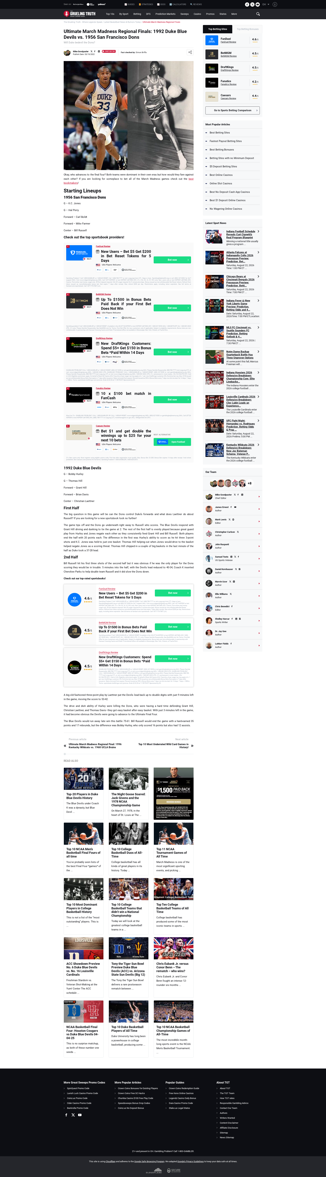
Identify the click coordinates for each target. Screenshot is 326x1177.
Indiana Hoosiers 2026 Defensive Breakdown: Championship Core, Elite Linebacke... (240, 377)
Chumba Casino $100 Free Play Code (135, 1098)
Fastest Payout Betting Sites (226, 141)
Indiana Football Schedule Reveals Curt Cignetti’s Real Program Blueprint (240, 234)
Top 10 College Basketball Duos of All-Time (127, 852)
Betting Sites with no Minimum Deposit (232, 158)
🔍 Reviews (196, 4)
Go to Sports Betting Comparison (232, 110)
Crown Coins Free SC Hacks (131, 1093)
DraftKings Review (104, 338)
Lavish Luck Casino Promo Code (82, 1093)
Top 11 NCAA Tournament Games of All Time (171, 852)
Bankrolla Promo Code (77, 1108)
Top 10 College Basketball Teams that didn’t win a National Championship (126, 910)
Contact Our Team (228, 1108)
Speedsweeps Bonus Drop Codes (134, 1103)
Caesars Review (103, 426)
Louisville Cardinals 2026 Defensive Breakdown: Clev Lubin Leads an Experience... (240, 401)
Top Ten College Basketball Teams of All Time (172, 908)
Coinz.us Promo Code (77, 1098)
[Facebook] (247, 4)
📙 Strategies (146, 4)
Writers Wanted (227, 1118)
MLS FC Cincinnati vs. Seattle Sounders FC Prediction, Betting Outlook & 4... (238, 332)
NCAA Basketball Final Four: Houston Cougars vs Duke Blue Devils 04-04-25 (82, 1032)
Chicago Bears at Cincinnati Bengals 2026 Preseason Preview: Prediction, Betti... (240, 281)
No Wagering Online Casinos (226, 208)
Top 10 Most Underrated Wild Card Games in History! (166, 746)
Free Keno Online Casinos (181, 1093)
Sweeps (184, 14)
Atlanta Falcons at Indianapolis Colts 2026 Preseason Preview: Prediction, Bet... (239, 257)
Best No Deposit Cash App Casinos (230, 192)
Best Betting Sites (220, 132)
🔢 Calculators (177, 4)
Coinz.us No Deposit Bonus (131, 1108)
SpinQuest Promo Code (78, 1088)
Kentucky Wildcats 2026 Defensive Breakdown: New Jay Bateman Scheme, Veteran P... (240, 449)
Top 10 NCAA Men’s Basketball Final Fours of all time (83, 852)
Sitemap (224, 1132)
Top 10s (110, 14)
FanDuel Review (103, 246)
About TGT (225, 1088)
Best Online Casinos (221, 174)
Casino (197, 14)
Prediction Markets (165, 14)
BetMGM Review (103, 294)
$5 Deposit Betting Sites (223, 166)
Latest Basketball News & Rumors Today (122, 22)
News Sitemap (227, 1137)
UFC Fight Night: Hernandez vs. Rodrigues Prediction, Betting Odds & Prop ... (240, 425)
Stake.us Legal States (179, 1108)
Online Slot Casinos (221, 183)
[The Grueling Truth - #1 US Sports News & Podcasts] (83, 14)
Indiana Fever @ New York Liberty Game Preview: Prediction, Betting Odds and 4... (238, 305)
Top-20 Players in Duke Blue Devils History (82, 796)
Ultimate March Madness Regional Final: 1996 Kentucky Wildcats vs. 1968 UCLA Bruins (93, 746)
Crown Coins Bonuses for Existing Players (138, 1088)
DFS (148, 14)
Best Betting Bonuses (222, 149)
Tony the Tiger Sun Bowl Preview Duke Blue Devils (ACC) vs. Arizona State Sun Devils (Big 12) (128, 969)
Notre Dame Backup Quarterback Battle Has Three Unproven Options (239, 354)
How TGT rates (227, 1098)
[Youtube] (258, 4)
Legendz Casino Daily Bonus (182, 1098)
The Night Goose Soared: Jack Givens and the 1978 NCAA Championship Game (128, 799)
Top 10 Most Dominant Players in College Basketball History (81, 908)
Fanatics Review (103, 388)
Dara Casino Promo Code (181, 1103)
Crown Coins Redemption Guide (184, 1088)
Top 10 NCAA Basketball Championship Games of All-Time (173, 1030)
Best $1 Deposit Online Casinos (228, 200)
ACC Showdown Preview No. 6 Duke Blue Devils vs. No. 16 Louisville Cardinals (83, 969)
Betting (137, 14)
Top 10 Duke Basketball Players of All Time (127, 1028)
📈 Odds (161, 4)
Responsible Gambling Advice (234, 1103)
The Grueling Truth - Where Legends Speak (83, 22)
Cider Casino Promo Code (79, 1103)
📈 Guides (129, 4)
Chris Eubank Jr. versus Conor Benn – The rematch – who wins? (172, 967)
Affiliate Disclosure (229, 1127)
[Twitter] (252, 4)
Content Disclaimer (229, 1123)
